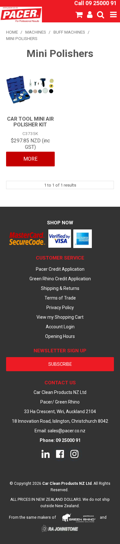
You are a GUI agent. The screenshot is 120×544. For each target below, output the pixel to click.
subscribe (60, 364)
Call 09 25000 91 (95, 3)
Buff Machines (69, 32)
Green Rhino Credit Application (60, 278)
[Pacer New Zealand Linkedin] (45, 453)
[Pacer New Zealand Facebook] (60, 453)
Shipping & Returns (60, 288)
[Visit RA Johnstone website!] (60, 528)
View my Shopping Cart (60, 317)
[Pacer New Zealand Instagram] (74, 453)
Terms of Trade (60, 297)
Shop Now (60, 223)
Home (12, 32)
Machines (35, 32)
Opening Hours (60, 336)
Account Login (60, 326)
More (30, 159)
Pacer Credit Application (60, 269)
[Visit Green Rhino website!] (79, 517)
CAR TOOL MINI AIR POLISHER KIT (30, 122)
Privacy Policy (60, 307)
